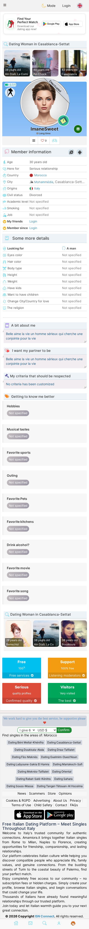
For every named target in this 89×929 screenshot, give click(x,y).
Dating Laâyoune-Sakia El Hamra (28, 764)
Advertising (41, 800)
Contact (61, 805)
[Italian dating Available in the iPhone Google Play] (60, 812)
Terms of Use (21, 805)
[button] (5, 5)
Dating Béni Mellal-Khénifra (26, 742)
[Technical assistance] (73, 923)
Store (52, 793)
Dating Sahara (63, 778)
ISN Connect (44, 916)
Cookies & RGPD (18, 800)
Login (66, 6)
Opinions (65, 793)
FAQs (74, 805)
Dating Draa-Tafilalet (61, 749)
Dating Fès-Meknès (24, 757)
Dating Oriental (61, 771)
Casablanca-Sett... (69, 182)
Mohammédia (43, 182)
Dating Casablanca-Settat (64, 742)
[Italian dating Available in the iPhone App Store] (29, 812)
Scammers (37, 793)
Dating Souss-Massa (20, 786)
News (22, 793)
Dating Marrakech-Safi (67, 764)
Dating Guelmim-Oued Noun (59, 757)
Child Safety (43, 805)
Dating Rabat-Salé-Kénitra (33, 778)
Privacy (75, 800)
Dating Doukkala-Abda (29, 749)
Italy (37, 188)
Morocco (40, 175)
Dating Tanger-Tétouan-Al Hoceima (60, 786)
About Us (60, 800)
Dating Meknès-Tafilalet (33, 771)
